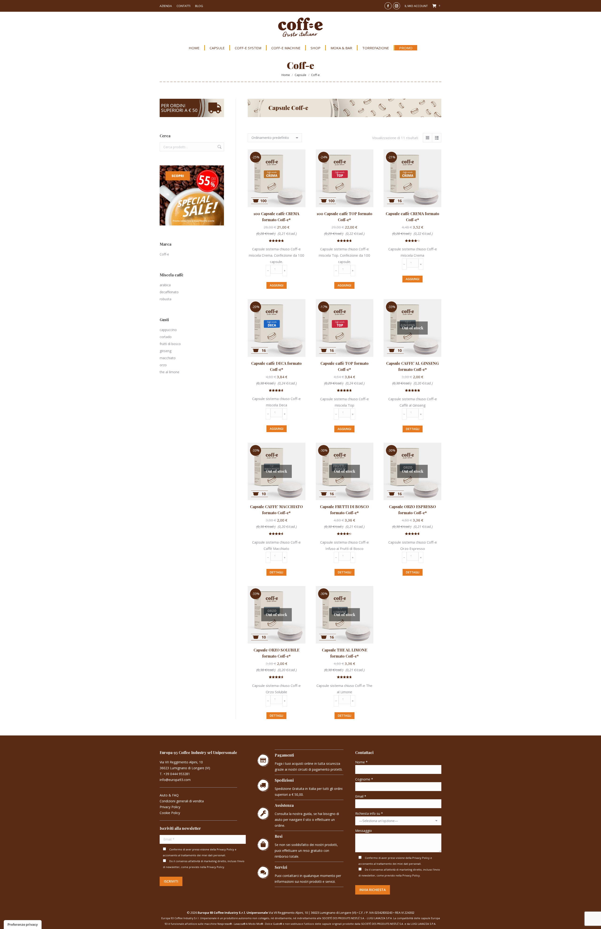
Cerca (219, 146)
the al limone (169, 372)
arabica (165, 285)
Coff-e (164, 254)
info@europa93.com (175, 779)
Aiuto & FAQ (169, 795)
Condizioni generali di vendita (182, 801)
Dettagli (412, 429)
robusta (165, 299)
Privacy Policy (170, 807)
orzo (163, 365)
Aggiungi (276, 285)
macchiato (168, 358)
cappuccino (168, 329)
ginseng (165, 351)
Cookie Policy (170, 813)
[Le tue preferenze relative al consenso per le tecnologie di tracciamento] (23, 924)
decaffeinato (169, 292)
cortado (166, 337)
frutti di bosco (170, 344)
